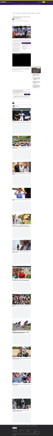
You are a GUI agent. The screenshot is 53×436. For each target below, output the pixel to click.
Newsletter (30, 24)
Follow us (26, 24)
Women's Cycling (22, 4)
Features (36, 4)
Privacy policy (27, 430)
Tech (28, 4)
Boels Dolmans (14, 45)
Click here (13, 71)
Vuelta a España (18, 13)
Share (13, 24)
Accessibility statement (15, 431)
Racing (18, 4)
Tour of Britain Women (23, 13)
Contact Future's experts (22, 430)
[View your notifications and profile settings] (49, 2)
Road (13, 103)
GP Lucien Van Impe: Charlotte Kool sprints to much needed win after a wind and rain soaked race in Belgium (36, 78)
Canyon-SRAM (14, 46)
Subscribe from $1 (38, 13)
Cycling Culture (13, 15)
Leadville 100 (33, 13)
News (15, 4)
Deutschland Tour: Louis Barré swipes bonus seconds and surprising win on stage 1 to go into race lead (36, 82)
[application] (21, 60)
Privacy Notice (15, 96)
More (39, 4)
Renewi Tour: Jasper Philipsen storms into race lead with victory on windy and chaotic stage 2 (36, 75)
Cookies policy (34, 430)
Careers (20, 431)
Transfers (29, 13)
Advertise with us (28, 431)
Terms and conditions (15, 430)
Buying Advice (32, 4)
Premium (26, 4)
